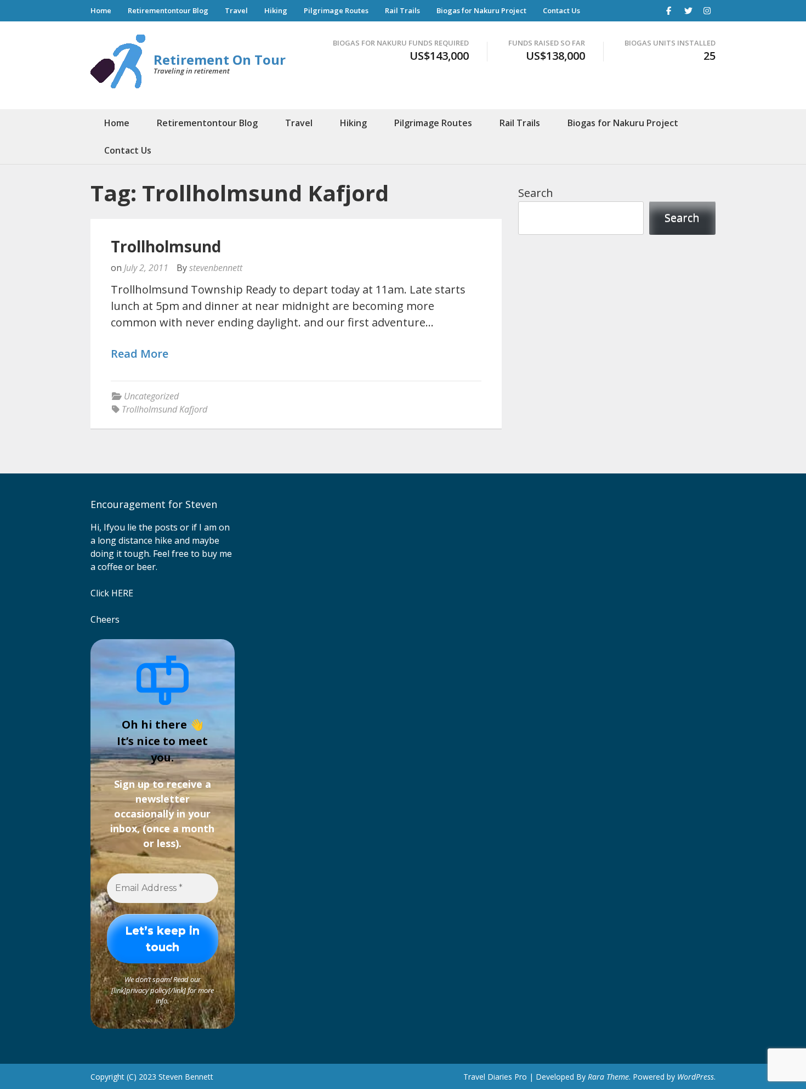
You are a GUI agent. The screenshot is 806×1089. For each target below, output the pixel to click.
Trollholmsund (166, 246)
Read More (139, 354)
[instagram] (707, 10)
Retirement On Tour (220, 59)
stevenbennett (215, 268)
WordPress (695, 1076)
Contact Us (561, 10)
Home (100, 10)
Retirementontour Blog (168, 10)
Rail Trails (402, 10)
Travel (236, 10)
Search (535, 192)
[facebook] (669, 10)
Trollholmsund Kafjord (164, 409)
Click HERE (111, 593)
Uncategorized (151, 396)
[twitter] (688, 10)
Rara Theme (608, 1076)
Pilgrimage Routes (336, 10)
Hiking (275, 10)
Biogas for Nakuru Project (481, 10)
